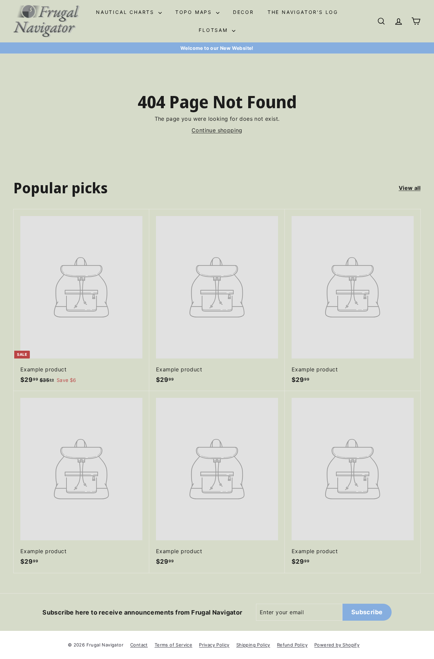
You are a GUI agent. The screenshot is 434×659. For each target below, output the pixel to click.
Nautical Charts (126, 12)
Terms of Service (173, 644)
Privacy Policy (214, 644)
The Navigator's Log (303, 12)
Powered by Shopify (336, 644)
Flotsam (214, 30)
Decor (243, 12)
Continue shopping (217, 130)
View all (409, 188)
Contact (139, 644)
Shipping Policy (253, 644)
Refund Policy (292, 644)
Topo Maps (194, 12)
